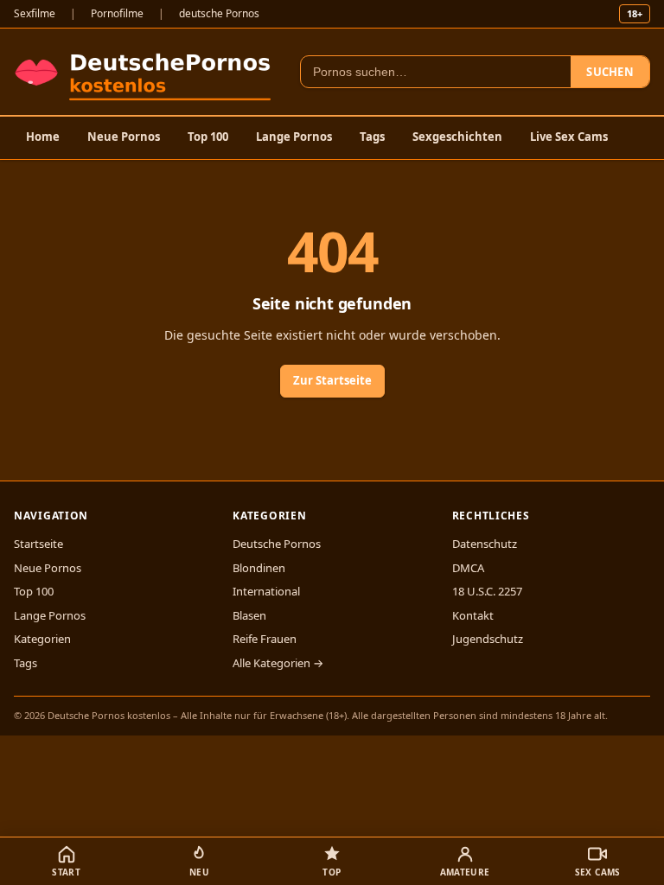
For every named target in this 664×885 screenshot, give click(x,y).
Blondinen (259, 568)
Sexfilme (34, 13)
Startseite (38, 543)
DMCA (468, 568)
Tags (372, 136)
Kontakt (473, 615)
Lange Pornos (294, 136)
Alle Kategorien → (278, 663)
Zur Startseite (332, 380)
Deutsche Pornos (277, 543)
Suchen (610, 72)
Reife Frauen (265, 638)
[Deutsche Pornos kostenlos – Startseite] (146, 72)
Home (43, 136)
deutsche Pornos (219, 13)
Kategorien (42, 638)
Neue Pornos (123, 136)
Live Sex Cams (569, 136)
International (266, 591)
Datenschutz (484, 543)
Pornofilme (117, 13)
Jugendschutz (487, 638)
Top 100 (208, 136)
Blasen (249, 615)
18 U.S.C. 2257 (487, 591)
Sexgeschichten (457, 136)
